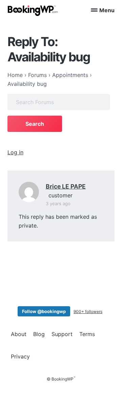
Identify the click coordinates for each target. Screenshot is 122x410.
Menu (107, 10)
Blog (39, 334)
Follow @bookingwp (44, 311)
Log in (15, 152)
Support (62, 334)
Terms (87, 334)
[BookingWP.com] (32, 10)
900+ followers (88, 311)
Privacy (20, 356)
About (18, 334)
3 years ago (58, 203)
